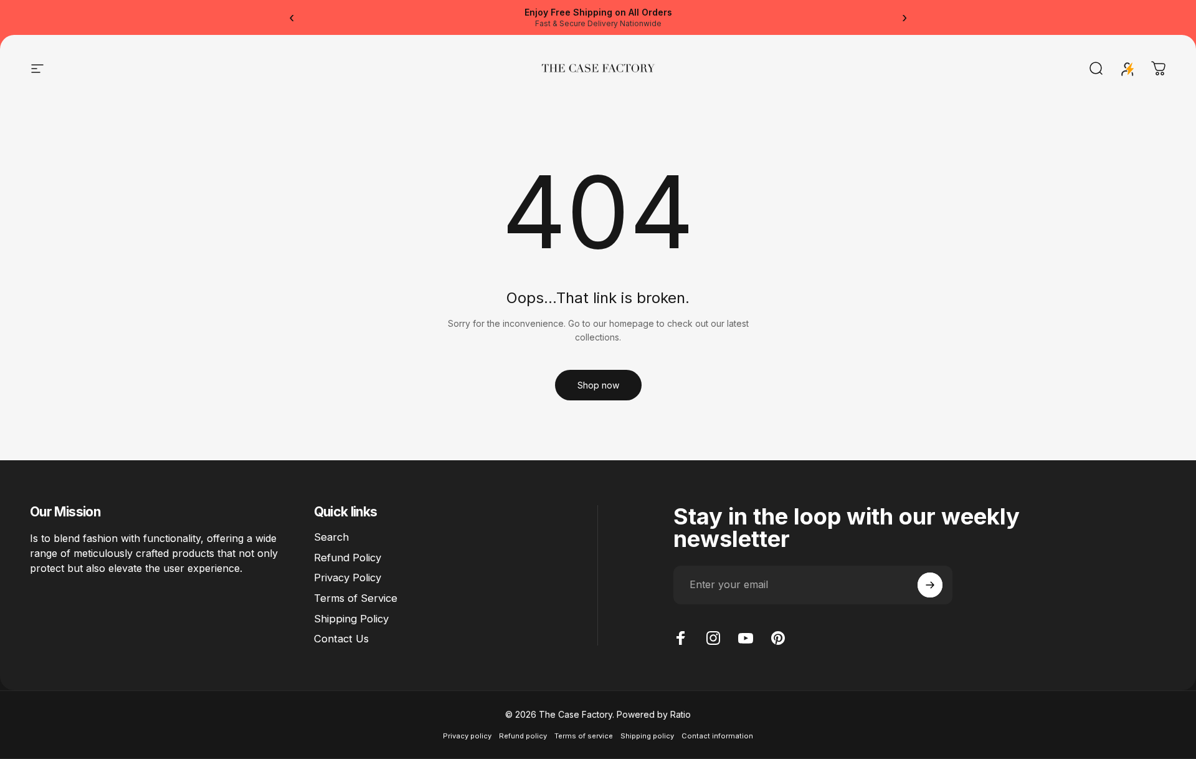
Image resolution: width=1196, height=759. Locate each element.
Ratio (680, 714)
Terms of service (583, 736)
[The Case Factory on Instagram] (713, 638)
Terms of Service (355, 598)
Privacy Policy (347, 577)
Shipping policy (647, 736)
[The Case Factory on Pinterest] (778, 638)
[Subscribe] (930, 585)
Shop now (598, 385)
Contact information (717, 736)
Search (331, 537)
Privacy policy (467, 736)
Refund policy (523, 736)
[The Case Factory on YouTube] (745, 638)
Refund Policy (347, 557)
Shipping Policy (351, 618)
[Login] (1127, 68)
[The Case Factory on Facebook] (680, 638)
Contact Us (341, 638)
